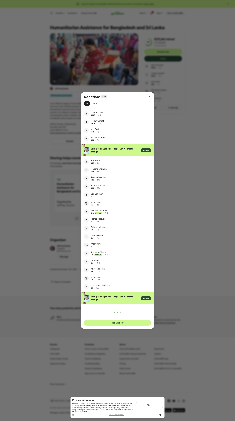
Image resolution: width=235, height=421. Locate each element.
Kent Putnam (97, 112)
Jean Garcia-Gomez (99, 210)
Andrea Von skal (98, 185)
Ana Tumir (95, 129)
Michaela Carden (98, 137)
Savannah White (98, 177)
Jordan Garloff (97, 121)
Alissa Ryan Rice (98, 269)
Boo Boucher (97, 194)
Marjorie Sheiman (99, 169)
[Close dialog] (149, 96)
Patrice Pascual (98, 219)
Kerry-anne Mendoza (100, 285)
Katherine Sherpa (99, 252)
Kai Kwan (95, 260)
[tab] (87, 103)
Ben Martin (96, 160)
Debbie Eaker (97, 235)
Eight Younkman (98, 227)
